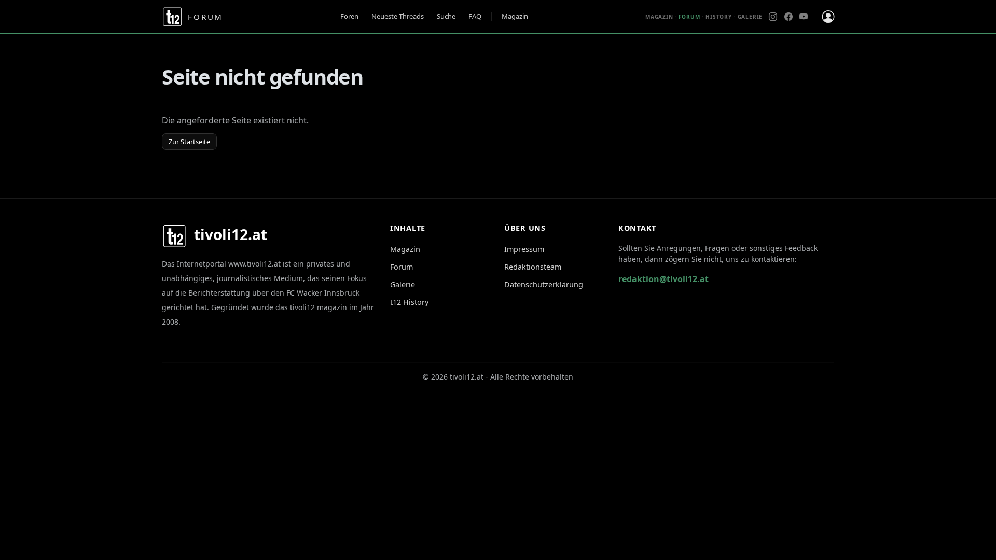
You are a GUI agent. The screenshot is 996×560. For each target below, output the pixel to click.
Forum (401, 267)
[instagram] (773, 16)
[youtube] (803, 16)
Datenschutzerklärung (543, 284)
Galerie (750, 16)
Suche (446, 16)
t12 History (409, 302)
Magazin (515, 16)
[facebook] (788, 16)
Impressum (524, 249)
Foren (349, 16)
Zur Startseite (189, 141)
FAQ (474, 16)
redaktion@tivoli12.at (663, 279)
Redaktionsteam (532, 267)
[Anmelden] (828, 16)
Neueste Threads (397, 16)
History (719, 16)
